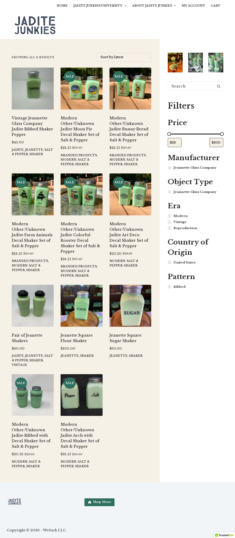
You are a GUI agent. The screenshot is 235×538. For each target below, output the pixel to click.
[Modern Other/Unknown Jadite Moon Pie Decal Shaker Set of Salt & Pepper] (82, 89)
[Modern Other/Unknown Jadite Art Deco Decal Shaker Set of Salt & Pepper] (130, 194)
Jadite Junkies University (97, 5)
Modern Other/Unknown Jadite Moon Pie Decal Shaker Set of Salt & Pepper (80, 129)
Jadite (18, 149)
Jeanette (34, 149)
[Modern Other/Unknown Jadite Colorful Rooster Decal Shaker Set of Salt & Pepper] (82, 194)
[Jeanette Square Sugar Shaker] (130, 306)
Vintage (19, 365)
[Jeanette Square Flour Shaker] (82, 306)
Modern (68, 159)
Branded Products (79, 155)
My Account (193, 5)
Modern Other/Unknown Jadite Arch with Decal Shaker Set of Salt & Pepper (80, 435)
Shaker (36, 154)
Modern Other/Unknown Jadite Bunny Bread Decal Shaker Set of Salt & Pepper (128, 129)
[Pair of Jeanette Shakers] (33, 306)
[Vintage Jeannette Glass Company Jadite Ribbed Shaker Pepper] (33, 89)
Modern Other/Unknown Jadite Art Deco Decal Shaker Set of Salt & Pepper (128, 235)
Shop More (102, 502)
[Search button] (218, 86)
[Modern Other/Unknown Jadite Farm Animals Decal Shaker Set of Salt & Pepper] (33, 194)
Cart (215, 5)
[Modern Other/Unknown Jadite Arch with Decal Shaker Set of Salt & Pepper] (82, 395)
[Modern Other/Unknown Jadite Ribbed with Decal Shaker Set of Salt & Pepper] (33, 395)
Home (62, 5)
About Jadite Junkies (152, 5)
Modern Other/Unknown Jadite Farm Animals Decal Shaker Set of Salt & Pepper (32, 235)
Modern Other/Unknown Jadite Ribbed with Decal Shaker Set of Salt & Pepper (31, 435)
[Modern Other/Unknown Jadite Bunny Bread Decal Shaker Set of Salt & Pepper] (130, 89)
